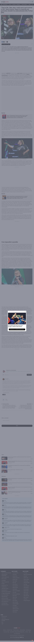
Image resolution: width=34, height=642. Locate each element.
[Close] (25, 311)
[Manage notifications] (32, 640)
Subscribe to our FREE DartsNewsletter (17, 329)
